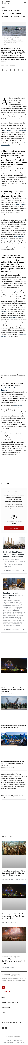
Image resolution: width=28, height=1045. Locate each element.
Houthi (5, 795)
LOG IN (3, 1012)
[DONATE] (3, 987)
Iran (9, 795)
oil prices (16, 795)
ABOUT (3, 997)
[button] (25, 2)
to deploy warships (19, 204)
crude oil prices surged (11, 291)
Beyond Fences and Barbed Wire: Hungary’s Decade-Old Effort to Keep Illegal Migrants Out (13, 873)
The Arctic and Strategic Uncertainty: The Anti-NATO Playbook (13, 726)
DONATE (6, 991)
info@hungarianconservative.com (12, 1022)
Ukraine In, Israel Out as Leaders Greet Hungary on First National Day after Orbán (13, 689)
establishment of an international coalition (14, 130)
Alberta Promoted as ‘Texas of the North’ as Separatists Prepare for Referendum (12, 763)
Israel (11, 795)
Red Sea (21, 795)
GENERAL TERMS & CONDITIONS (10, 1002)
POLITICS (4, 7)
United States (9, 797)
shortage (3, 797)
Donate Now (14, 528)
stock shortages (13, 318)
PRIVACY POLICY (6, 1007)
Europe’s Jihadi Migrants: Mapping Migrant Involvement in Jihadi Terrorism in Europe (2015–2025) (14, 960)
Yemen (15, 797)
